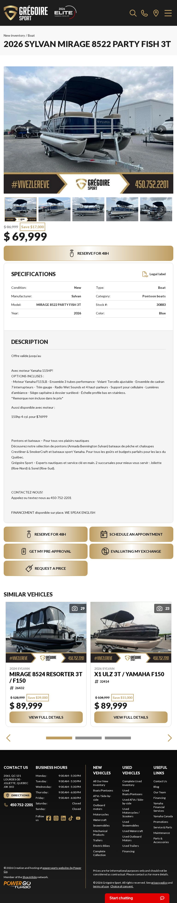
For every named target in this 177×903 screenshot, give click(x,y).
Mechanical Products (100, 832)
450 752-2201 (21, 805)
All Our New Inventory (100, 783)
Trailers (98, 840)
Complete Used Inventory (132, 783)
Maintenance (161, 833)
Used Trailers (130, 845)
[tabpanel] (58, 792)
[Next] (168, 738)
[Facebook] (48, 818)
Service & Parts (162, 827)
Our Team (159, 792)
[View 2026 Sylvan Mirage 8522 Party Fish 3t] (21, 209)
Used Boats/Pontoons (132, 792)
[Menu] (168, 13)
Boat (31, 35)
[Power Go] (45, 884)
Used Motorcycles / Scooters (130, 812)
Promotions (160, 821)
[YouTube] (78, 818)
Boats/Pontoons (103, 790)
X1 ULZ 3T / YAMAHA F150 (129, 674)
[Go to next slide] (161, 130)
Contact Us (160, 781)
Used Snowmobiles (130, 823)
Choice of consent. (121, 886)
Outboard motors (99, 807)
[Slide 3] (118, 738)
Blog (156, 786)
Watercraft (99, 820)
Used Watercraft (132, 831)
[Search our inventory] (133, 13)
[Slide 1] (59, 738)
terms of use (101, 886)
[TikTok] (71, 818)
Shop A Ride (30, 877)
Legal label (158, 274)
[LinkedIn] (63, 818)
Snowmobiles (101, 825)
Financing (128, 851)
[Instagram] (56, 818)
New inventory (14, 35)
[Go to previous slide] (16, 130)
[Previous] (8, 738)
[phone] (144, 13)
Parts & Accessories (161, 840)
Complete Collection (99, 853)
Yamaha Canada (163, 816)
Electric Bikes (101, 845)
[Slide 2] (88, 738)
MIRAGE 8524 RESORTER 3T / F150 (46, 677)
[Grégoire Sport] (40, 13)
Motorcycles (101, 814)
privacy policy (159, 882)
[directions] (156, 13)
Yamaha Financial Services (159, 807)
